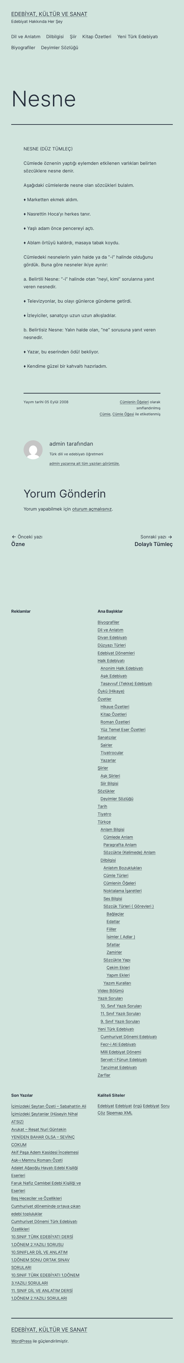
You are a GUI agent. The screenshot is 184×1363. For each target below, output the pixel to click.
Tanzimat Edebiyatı (119, 1067)
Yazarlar (108, 760)
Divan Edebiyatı (112, 637)
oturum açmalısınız (92, 509)
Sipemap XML (119, 1112)
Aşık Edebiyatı (114, 676)
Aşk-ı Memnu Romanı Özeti (37, 1160)
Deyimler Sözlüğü (59, 47)
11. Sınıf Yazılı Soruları (121, 1013)
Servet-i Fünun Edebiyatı (124, 1059)
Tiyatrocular (112, 752)
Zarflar (104, 1075)
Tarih (102, 806)
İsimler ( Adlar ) (121, 936)
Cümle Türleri (115, 875)
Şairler (106, 745)
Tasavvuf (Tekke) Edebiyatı (126, 683)
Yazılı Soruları (110, 998)
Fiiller (111, 929)
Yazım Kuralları (117, 983)
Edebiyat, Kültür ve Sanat (49, 14)
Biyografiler (23, 47)
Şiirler (103, 768)
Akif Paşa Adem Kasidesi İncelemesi (45, 1152)
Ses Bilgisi (112, 898)
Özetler (105, 699)
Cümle (105, 414)
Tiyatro (104, 814)
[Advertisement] (45, 647)
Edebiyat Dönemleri (116, 653)
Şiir (73, 36)
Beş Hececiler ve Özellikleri (36, 1198)
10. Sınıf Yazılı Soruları (121, 1006)
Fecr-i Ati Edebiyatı (118, 1044)
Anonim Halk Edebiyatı (122, 668)
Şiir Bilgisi (109, 783)
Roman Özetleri (115, 722)
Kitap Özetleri (96, 36)
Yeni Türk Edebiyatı (137, 36)
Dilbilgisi (55, 36)
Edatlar (113, 921)
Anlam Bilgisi (112, 829)
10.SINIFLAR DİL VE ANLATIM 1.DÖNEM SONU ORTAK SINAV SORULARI (40, 1260)
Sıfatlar (113, 944)
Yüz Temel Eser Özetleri (123, 729)
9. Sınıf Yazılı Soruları (120, 1021)
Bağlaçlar (115, 914)
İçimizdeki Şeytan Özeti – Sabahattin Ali (48, 1106)
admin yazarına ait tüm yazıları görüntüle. (84, 463)
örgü (137, 1105)
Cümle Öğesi (123, 414)
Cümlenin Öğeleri (134, 402)
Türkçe (104, 821)
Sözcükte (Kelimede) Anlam (129, 852)
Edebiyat (106, 1105)
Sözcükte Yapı (116, 960)
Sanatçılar (107, 737)
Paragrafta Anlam (120, 844)
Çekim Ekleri (118, 967)
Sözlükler (106, 791)
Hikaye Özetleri (115, 706)
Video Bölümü (111, 990)
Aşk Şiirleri (110, 775)
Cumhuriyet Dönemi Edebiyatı (129, 1036)
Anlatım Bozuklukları (122, 867)
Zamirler (114, 952)
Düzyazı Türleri (112, 645)
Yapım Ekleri (118, 975)
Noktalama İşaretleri (122, 890)
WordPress (21, 1341)
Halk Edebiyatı (111, 660)
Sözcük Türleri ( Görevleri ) (128, 906)
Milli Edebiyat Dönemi (121, 1052)
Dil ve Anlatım (25, 36)
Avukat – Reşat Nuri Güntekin (38, 1129)
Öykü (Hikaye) (111, 691)
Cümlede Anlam (118, 837)
